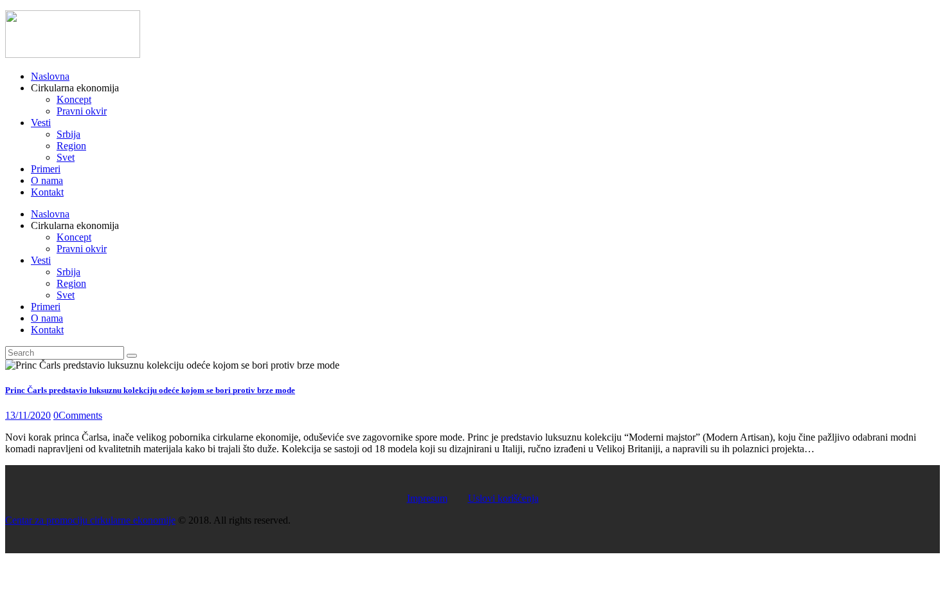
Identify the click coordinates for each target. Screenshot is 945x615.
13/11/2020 (28, 415)
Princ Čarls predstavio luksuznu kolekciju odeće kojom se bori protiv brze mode (150, 390)
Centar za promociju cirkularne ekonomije (90, 520)
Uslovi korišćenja (503, 498)
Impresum (427, 498)
